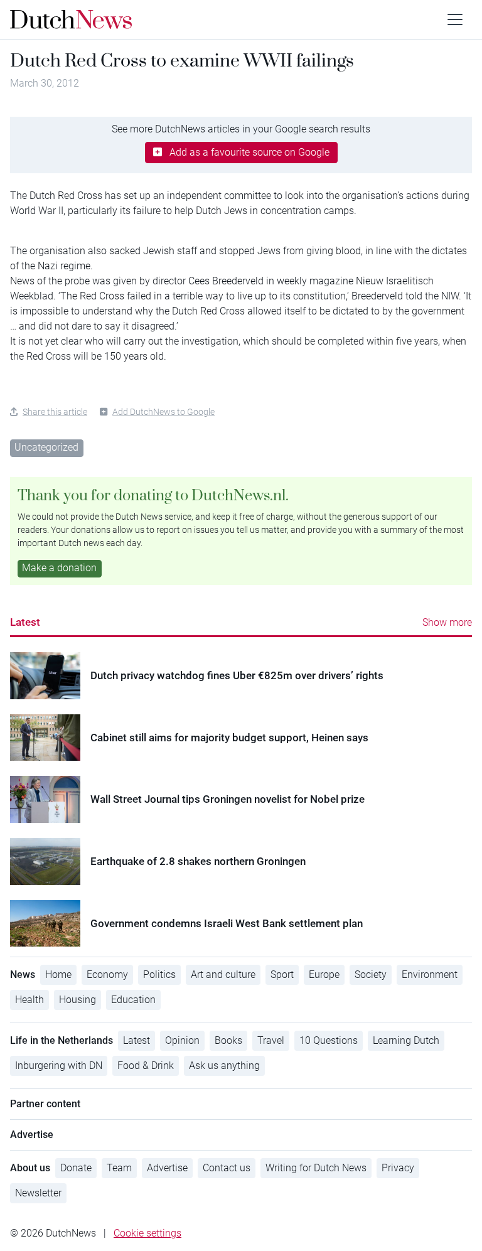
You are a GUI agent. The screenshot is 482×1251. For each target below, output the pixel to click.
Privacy (398, 1168)
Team (119, 1168)
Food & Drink (145, 1065)
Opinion (182, 1040)
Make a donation (59, 568)
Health (29, 1000)
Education (133, 1000)
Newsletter (38, 1193)
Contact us (226, 1168)
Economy (107, 974)
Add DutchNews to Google (163, 412)
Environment (430, 974)
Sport (282, 974)
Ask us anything (224, 1065)
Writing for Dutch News (316, 1168)
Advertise (167, 1168)
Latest (25, 622)
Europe (324, 974)
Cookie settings (147, 1233)
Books (228, 1040)
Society (371, 974)
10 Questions (328, 1040)
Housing (77, 1000)
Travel (270, 1040)
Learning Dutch (406, 1040)
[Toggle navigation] (455, 19)
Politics (159, 974)
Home (58, 974)
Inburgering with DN (58, 1065)
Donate (76, 1168)
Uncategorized (46, 447)
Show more (447, 622)
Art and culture (223, 974)
